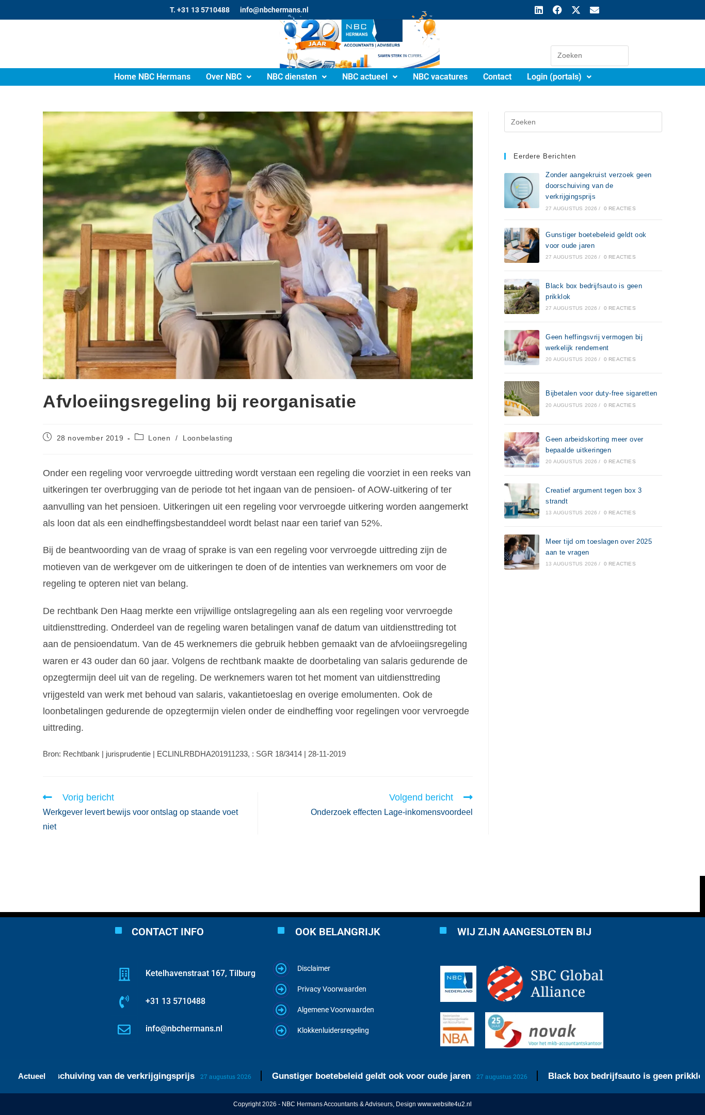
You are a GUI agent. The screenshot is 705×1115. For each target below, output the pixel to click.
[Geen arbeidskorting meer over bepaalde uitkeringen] (521, 449)
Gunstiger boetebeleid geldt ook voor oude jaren (336, 1076)
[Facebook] (557, 9)
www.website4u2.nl (445, 1104)
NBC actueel (365, 77)
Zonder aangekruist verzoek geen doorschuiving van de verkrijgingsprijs (598, 185)
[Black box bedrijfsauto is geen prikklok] (521, 296)
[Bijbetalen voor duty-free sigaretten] (521, 398)
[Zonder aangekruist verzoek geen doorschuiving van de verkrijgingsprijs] (521, 190)
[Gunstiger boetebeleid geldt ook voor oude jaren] (521, 245)
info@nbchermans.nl (184, 1028)
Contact (497, 77)
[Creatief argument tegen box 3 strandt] (521, 501)
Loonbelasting (208, 438)
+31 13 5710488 (175, 1001)
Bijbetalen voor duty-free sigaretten (601, 393)
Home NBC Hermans (152, 77)
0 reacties (620, 208)
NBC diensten (292, 77)
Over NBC (224, 77)
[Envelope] (594, 9)
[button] (228, 77)
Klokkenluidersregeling (333, 1030)
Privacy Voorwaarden (331, 989)
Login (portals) (554, 77)
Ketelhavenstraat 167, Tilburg (200, 973)
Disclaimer (313, 968)
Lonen (159, 438)
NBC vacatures (440, 77)
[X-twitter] (576, 9)
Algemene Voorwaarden (335, 1010)
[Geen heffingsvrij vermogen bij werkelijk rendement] (521, 347)
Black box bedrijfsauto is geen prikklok (593, 1076)
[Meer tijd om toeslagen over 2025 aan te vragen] (521, 552)
